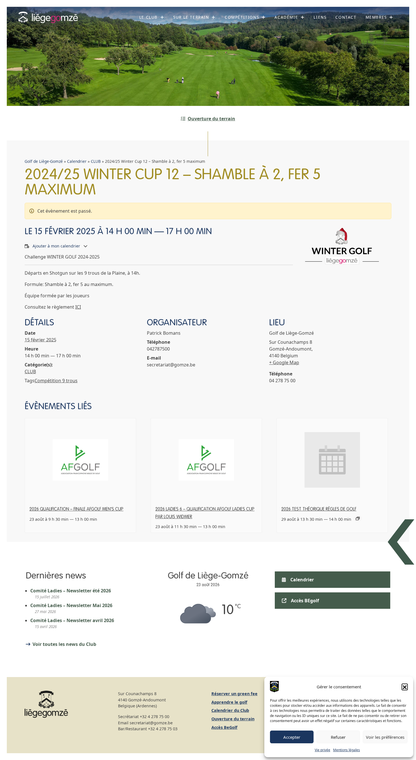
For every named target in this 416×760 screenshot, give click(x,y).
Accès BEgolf (305, 600)
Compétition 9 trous (56, 380)
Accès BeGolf (224, 727)
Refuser (338, 737)
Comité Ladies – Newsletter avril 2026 (72, 620)
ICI (78, 307)
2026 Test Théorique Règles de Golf (318, 509)
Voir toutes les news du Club (64, 644)
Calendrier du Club (230, 710)
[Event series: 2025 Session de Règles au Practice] (358, 518)
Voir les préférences (385, 737)
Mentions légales (346, 750)
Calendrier (77, 161)
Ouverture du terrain (211, 119)
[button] (405, 686)
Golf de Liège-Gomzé (44, 161)
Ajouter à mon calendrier (56, 246)
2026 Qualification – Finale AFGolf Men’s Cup (76, 509)
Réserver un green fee (234, 693)
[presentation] (80, 459)
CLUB (96, 161)
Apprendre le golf (229, 702)
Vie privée (322, 750)
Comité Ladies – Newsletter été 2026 (70, 591)
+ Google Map (284, 362)
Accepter (291, 737)
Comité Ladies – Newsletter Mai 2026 (71, 605)
